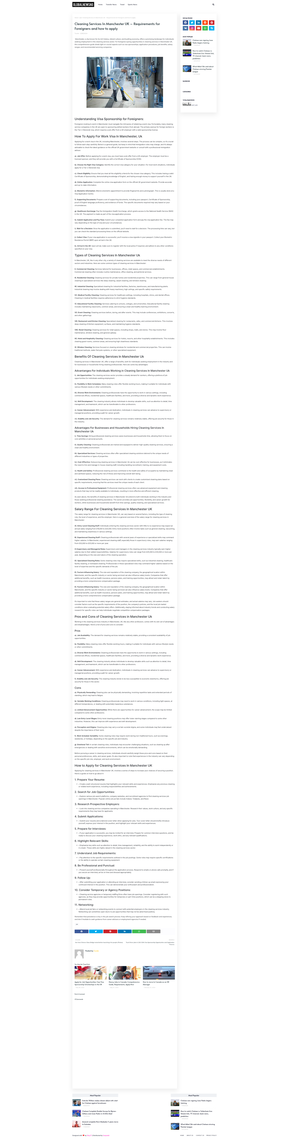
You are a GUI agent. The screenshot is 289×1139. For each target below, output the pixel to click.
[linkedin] (198, 22)
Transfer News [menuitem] (111, 4)
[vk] (185, 28)
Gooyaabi (106, 1135)
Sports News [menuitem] (132, 4)
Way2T (89, 1135)
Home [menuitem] (100, 4)
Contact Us (200, 1135)
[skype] (211, 28)
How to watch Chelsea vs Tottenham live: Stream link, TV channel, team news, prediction (203, 55)
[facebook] (185, 22)
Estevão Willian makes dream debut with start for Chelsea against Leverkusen (100, 1101)
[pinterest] (211, 22)
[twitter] (192, 22)
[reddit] (205, 22)
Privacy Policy (211, 1135)
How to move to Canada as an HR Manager (156, 983)
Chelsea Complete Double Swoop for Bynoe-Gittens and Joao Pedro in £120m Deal (99, 1112)
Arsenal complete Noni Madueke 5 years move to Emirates (100, 1122)
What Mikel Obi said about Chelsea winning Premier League (203, 69)
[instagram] (192, 28)
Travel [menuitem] (122, 4)
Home (76, 18)
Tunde (77, 33)
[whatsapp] (205, 28)
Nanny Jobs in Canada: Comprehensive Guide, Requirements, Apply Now (124, 983)
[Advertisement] (125, 1070)
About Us (190, 1135)
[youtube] (198, 28)
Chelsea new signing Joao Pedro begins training (203, 41)
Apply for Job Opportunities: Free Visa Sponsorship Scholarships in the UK (89, 983)
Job (81, 18)
